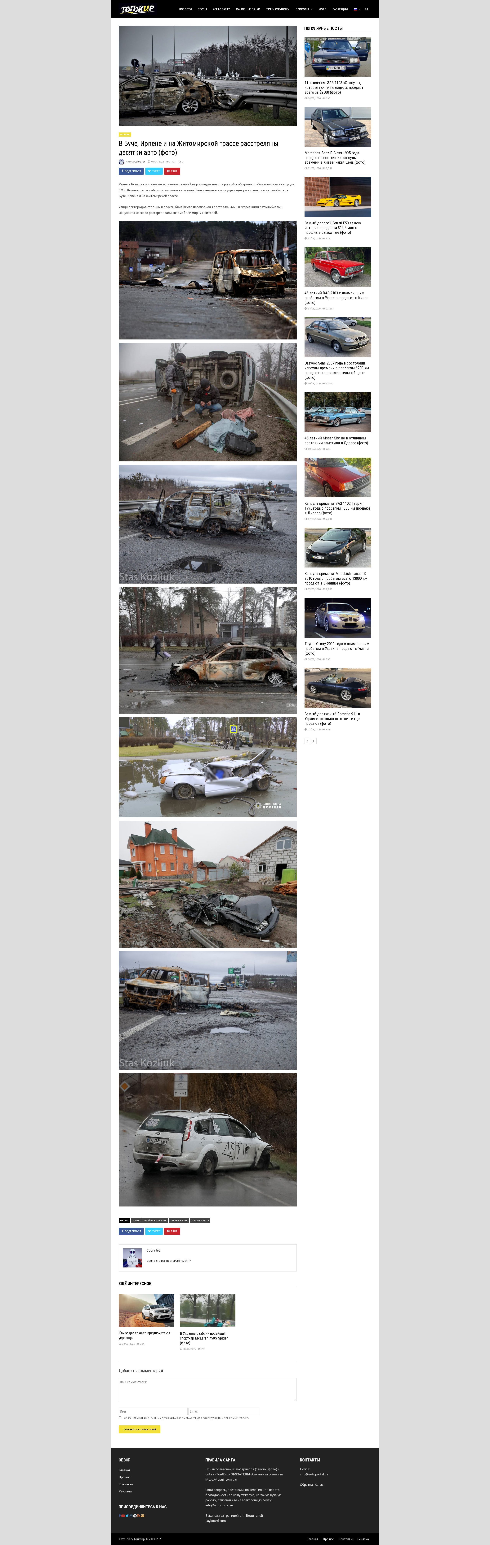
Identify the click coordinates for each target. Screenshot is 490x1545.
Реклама (125, 1491)
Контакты (126, 1484)
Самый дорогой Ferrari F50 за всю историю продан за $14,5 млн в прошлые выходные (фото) (333, 228)
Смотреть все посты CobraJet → (169, 1260)
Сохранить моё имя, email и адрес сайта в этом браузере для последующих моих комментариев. (186, 1418)
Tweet (156, 171)
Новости (185, 9)
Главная (125, 1470)
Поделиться (133, 171)
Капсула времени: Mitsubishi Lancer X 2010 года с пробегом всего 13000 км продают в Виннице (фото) (336, 578)
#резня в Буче (179, 1220)
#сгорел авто (200, 1220)
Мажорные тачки (248, 9)
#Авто (136, 1220)
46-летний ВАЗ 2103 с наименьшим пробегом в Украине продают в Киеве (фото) (336, 298)
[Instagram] (131, 1515)
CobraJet (139, 161)
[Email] (142, 1515)
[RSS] (139, 1515)
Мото (322, 9)
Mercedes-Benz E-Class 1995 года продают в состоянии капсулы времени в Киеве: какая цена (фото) (335, 158)
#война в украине (155, 1220)
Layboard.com (215, 1520)
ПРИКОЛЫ (302, 9)
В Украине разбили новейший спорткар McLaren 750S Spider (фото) (204, 1338)
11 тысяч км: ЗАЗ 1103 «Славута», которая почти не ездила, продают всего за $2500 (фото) (334, 87)
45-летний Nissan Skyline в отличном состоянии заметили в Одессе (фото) (336, 440)
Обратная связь (311, 1484)
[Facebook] (120, 1515)
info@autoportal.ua (219, 1505)
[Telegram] (135, 1515)
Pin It (174, 171)
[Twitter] (128, 1515)
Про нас (124, 1477)
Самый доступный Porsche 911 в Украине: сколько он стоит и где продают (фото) (332, 719)
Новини (125, 134)
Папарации (340, 9)
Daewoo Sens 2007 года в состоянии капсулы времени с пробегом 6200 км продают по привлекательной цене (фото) (337, 370)
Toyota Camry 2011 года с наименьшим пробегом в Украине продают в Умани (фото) (337, 648)
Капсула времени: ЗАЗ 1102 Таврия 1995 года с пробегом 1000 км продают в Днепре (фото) (338, 508)
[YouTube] (123, 1515)
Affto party (221, 9)
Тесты (202, 9)
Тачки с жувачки (278, 9)
